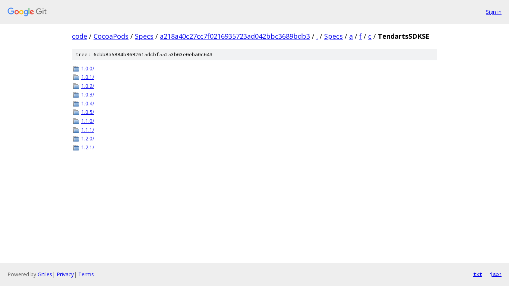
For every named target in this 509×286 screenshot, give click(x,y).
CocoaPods (111, 36)
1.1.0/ (87, 120)
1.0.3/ (87, 94)
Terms (86, 274)
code (79, 36)
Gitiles (45, 274)
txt (477, 274)
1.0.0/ (87, 68)
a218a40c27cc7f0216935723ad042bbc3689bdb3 (235, 36)
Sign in (494, 11)
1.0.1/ (87, 76)
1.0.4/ (87, 103)
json (496, 274)
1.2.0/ (87, 138)
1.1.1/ (87, 129)
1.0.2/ (87, 85)
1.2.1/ (87, 147)
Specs (144, 36)
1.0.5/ (87, 111)
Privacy (65, 274)
